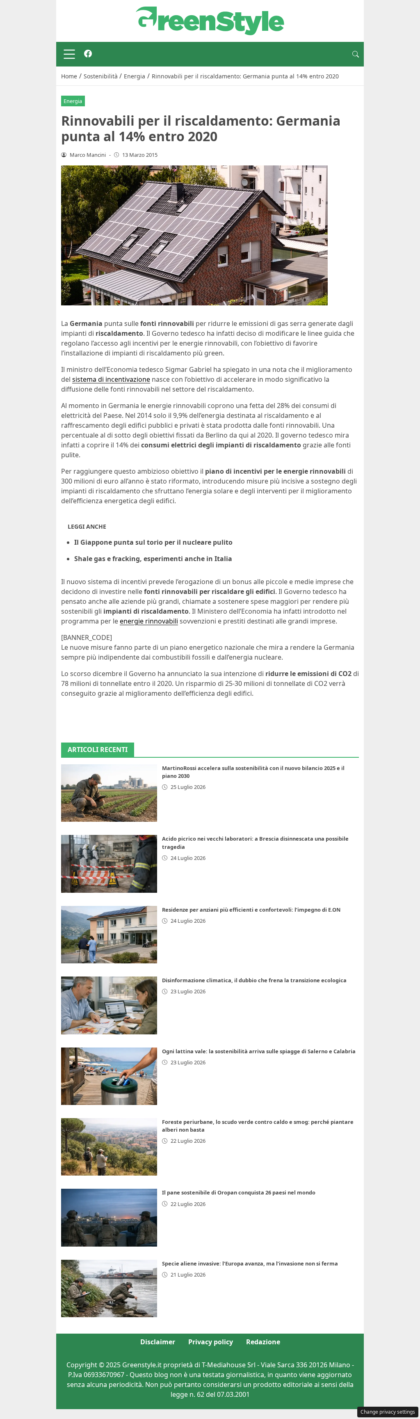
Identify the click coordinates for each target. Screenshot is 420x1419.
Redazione (263, 1341)
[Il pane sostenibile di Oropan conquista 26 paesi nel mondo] (109, 1217)
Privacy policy (210, 1341)
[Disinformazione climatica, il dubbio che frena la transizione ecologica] (109, 1005)
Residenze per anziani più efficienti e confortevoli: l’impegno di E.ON (251, 909)
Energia (73, 101)
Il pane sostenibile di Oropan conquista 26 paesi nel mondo (238, 1192)
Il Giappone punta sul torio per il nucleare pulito (153, 542)
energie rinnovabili (149, 621)
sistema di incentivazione (111, 379)
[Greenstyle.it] (210, 20)
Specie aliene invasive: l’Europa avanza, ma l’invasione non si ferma (250, 1263)
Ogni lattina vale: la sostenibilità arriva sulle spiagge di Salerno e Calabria (259, 1051)
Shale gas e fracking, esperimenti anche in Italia (153, 558)
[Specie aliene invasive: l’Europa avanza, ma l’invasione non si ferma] (109, 1288)
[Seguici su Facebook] (88, 54)
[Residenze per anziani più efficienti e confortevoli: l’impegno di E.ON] (109, 934)
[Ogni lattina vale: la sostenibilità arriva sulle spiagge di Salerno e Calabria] (109, 1076)
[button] (355, 54)
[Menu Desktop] (69, 54)
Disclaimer (157, 1341)
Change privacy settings (388, 1411)
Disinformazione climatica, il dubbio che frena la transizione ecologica (254, 980)
